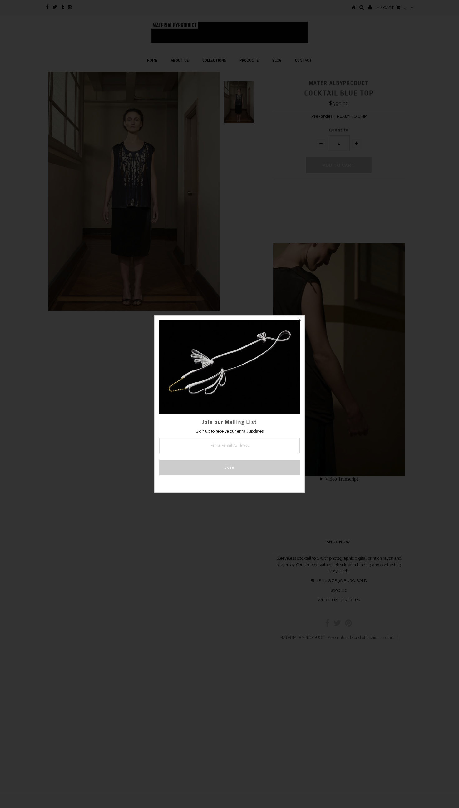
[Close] (299, 320)
